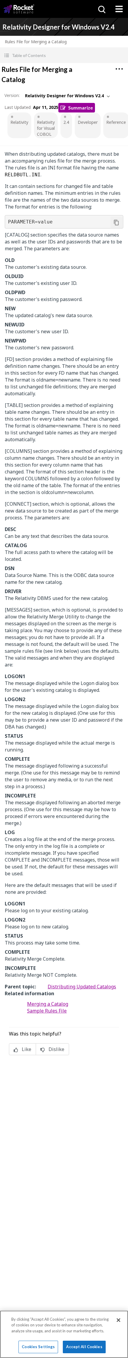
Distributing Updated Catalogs (82, 986)
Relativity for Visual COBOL (46, 128)
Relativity (19, 122)
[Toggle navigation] (119, 8)
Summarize (80, 107)
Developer (88, 122)
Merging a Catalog (47, 1004)
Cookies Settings (38, 1346)
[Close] (118, 1320)
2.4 (66, 122)
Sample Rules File (47, 1010)
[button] (64, 55)
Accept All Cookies (84, 1346)
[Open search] (101, 8)
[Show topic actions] (119, 69)
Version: (12, 95)
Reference (116, 122)
